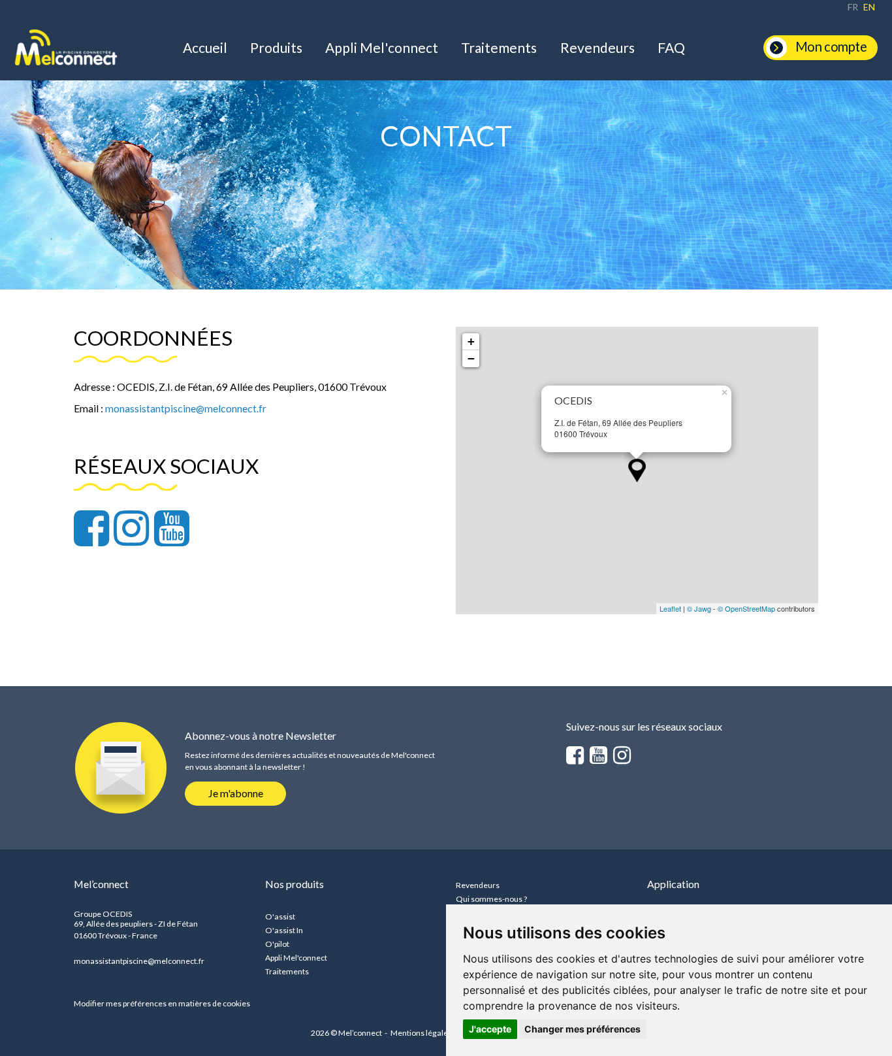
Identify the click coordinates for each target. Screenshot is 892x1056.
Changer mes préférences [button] (582, 1028)
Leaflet (670, 608)
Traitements (499, 47)
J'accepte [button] (490, 1028)
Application (673, 883)
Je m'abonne (235, 793)
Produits (276, 47)
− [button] (471, 358)
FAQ (671, 47)
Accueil (205, 47)
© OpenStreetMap (746, 608)
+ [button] (471, 341)
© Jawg (699, 608)
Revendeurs (597, 47)
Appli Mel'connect (381, 47)
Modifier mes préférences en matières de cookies (162, 1003)
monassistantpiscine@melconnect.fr (139, 961)
